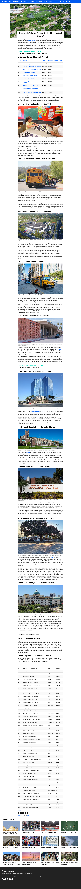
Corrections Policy (33, 876)
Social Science (48, 1)
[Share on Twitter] (23, 813)
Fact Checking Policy (25, 876)
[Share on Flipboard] (19, 813)
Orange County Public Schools (30, 85)
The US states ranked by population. (29, 634)
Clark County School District (30, 75)
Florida (43, 411)
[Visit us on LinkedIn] (12, 879)
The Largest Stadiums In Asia (48, 832)
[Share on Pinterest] (25, 813)
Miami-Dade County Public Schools (32, 69)
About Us (19, 876)
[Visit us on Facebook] (5, 879)
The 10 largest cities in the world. (28, 367)
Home (3, 876)
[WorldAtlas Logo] (7, 1)
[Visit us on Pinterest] (10, 879)
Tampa (28, 452)
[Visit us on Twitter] (7, 879)
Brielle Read (20, 815)
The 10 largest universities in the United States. (32, 53)
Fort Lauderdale (36, 411)
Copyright (14, 876)
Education (39, 1)
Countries (23, 1)
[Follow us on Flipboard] (3, 879)
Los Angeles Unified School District (32, 66)
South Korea (31, 40)
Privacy (11, 876)
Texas (51, 557)
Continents (16, 1)
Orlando (26, 503)
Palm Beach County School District (32, 92)
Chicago (28, 297)
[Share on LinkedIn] (28, 813)
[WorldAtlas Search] (78, 1)
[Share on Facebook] (21, 813)
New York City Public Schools (30, 63)
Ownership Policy (40, 876)
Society (28, 815)
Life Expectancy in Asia (28, 832)
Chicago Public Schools (29, 72)
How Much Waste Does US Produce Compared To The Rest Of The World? (11, 864)
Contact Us (7, 876)
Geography (31, 1)
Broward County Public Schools (31, 78)
